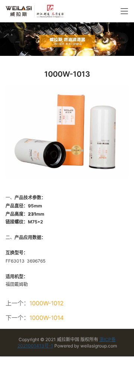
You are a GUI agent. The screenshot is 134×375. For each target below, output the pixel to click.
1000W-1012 (46, 303)
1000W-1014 (46, 317)
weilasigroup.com (98, 346)
